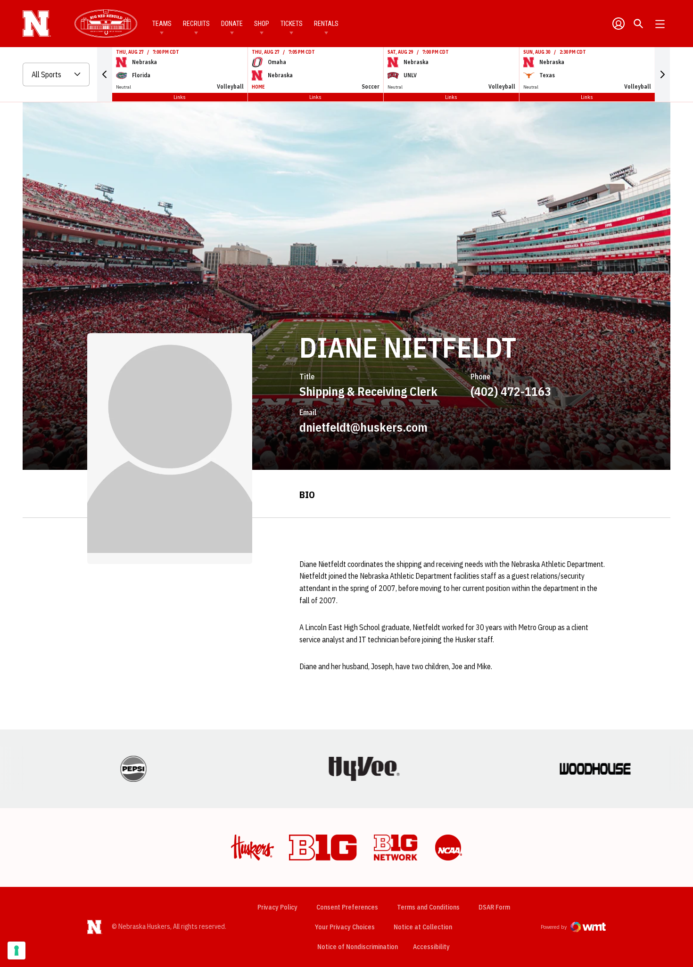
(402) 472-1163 (510, 391)
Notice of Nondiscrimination (357, 946)
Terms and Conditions (428, 907)
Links (179, 96)
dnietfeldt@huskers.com (363, 427)
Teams (162, 23)
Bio (307, 494)
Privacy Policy (277, 907)
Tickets (291, 23)
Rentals (326, 23)
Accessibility (431, 946)
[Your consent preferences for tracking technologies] (16, 950)
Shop (261, 23)
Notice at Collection (423, 927)
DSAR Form (494, 907)
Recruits (196, 23)
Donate (232, 23)
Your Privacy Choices (345, 927)
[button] (104, 74)
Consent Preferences (347, 907)
